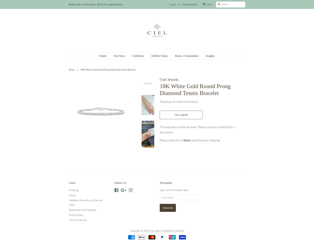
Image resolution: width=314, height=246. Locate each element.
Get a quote (181, 114)
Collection (138, 55)
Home (102, 55)
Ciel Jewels (156, 231)
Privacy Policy (76, 215)
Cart (209, 4)
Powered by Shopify (173, 231)
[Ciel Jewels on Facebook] (116, 191)
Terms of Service (78, 220)
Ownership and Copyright (82, 210)
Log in (172, 4)
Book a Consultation (187, 55)
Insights (210, 55)
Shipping (165, 102)
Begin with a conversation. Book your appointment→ (96, 4)
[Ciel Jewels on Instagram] (131, 191)
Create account (189, 4)
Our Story (119, 55)
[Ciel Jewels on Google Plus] (123, 191)
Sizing (72, 195)
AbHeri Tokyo (159, 55)
